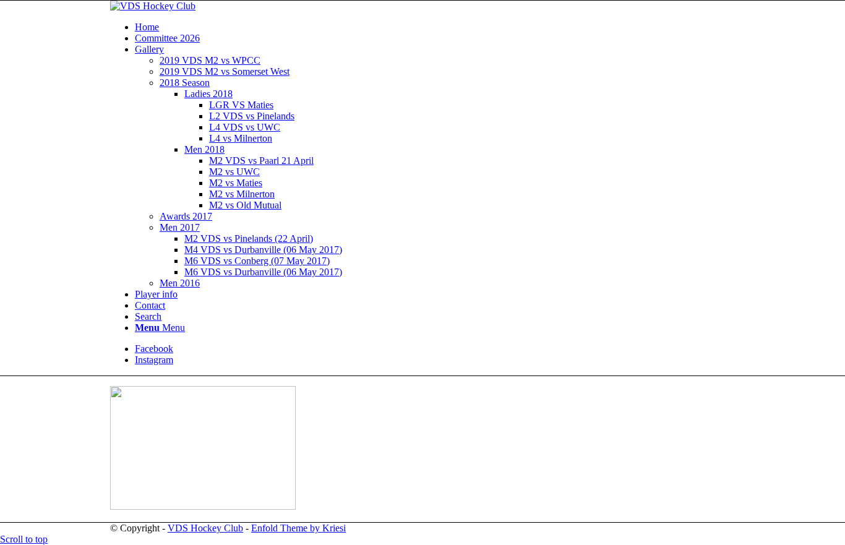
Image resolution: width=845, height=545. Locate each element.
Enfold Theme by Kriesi (298, 528)
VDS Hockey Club (205, 528)
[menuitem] (435, 27)
